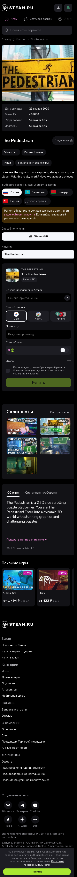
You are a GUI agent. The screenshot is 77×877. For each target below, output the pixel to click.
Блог (5, 735)
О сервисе (9, 729)
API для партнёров (14, 748)
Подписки (8, 683)
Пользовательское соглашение (23, 774)
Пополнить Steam (14, 645)
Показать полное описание (27, 539)
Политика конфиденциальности (23, 768)
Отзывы (7, 716)
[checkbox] (8, 371)
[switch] (64, 350)
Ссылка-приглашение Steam (37, 294)
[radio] (16, 316)
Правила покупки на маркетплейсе (25, 780)
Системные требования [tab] (41, 493)
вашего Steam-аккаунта (19, 214)
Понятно (37, 871)
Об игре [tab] (13, 493)
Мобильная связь (13, 696)
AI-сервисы (9, 690)
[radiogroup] (38, 316)
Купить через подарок (17, 651)
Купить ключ (10, 657)
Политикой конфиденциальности (44, 863)
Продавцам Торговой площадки (23, 742)
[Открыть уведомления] (68, 8)
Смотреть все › (60, 412)
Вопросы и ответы (14, 710)
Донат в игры (11, 677)
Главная (6, 39)
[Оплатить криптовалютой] (60, 316)
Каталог (21, 39)
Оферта (7, 762)
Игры (5, 671)
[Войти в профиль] (58, 8)
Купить (38, 382)
